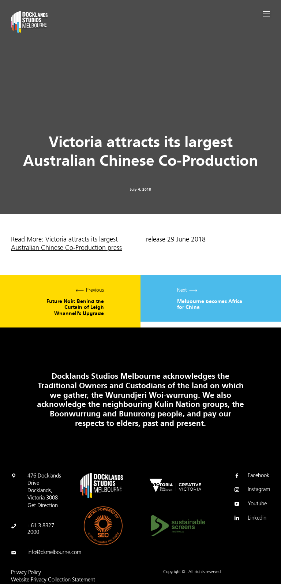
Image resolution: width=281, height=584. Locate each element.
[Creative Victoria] (175, 485)
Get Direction (42, 506)
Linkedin (257, 518)
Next (209, 299)
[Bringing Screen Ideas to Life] (32, 23)
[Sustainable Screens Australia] (178, 525)
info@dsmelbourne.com (54, 552)
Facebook (258, 476)
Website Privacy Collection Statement (53, 580)
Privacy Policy (26, 573)
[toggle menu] (266, 14)
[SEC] (103, 526)
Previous (75, 302)
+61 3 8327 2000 (40, 529)
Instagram (259, 490)
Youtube (257, 504)
